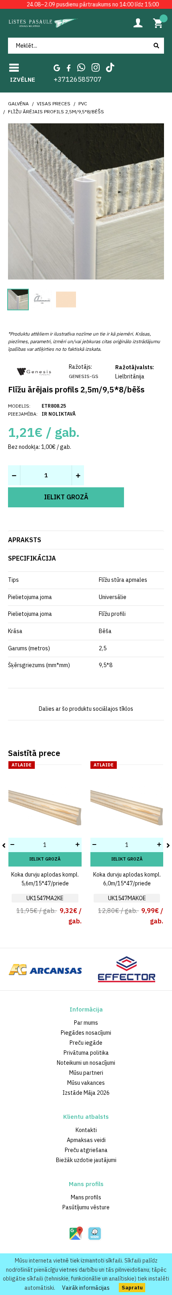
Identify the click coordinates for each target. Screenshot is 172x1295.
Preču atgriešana (86, 1150)
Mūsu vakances (86, 1082)
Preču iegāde (86, 1042)
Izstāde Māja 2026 (86, 1092)
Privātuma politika (86, 1052)
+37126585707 (78, 79)
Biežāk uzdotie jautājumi (86, 1160)
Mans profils (86, 1197)
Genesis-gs (83, 376)
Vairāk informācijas (86, 1287)
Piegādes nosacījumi (86, 1032)
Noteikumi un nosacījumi (86, 1062)
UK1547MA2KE (45, 898)
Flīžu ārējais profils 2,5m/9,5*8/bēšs (56, 112)
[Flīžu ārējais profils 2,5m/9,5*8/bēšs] (86, 200)
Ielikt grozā (44, 859)
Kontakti (86, 1130)
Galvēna (18, 104)
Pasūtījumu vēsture (86, 1207)
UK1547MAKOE (127, 898)
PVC (82, 104)
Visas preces (53, 104)
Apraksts (24, 540)
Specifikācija (32, 558)
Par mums (86, 1022)
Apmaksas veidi (86, 1140)
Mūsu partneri (86, 1072)
